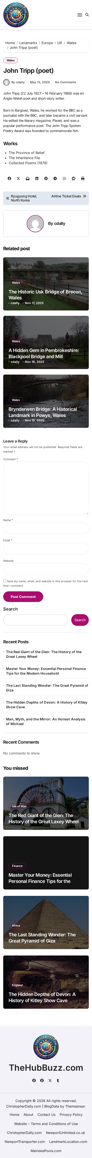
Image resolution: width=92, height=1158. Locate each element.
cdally (59, 223)
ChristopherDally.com (24, 1133)
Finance (17, 866)
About (28, 1114)
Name (8, 520)
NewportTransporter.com (25, 1141)
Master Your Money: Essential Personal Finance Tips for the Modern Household (46, 671)
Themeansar (75, 1106)
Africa (16, 925)
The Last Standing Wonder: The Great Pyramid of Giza (47, 687)
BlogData (51, 1106)
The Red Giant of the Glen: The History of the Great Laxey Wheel (44, 654)
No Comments (65, 82)
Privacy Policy (71, 1114)
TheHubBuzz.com (46, 1067)
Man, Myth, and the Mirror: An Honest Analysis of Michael (45, 721)
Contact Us (46, 1114)
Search (10, 609)
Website (8, 560)
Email (7, 540)
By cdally (18, 82)
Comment (10, 459)
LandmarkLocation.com (68, 1141)
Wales (11, 60)
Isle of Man (19, 806)
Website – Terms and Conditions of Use (46, 1124)
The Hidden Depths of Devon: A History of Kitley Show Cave (46, 704)
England (17, 985)
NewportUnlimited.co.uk (65, 1133)
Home (14, 1114)
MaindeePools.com (46, 1151)
